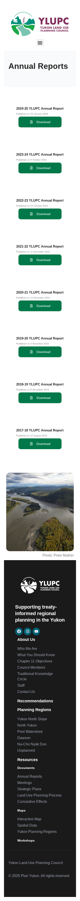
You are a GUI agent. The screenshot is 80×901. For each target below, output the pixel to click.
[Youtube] (36, 631)
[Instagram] (27, 631)
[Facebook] (19, 631)
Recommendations (35, 701)
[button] (40, 42)
